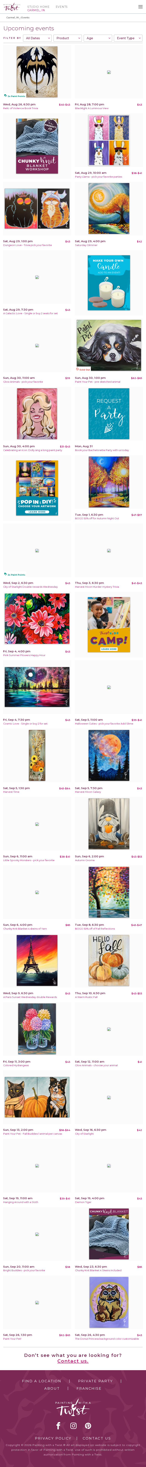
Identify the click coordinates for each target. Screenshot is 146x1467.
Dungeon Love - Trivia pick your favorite (27, 245)
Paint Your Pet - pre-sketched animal (97, 381)
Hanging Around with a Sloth (20, 1202)
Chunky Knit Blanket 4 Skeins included (98, 1270)
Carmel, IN (12, 17)
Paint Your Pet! (12, 1338)
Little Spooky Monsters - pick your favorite (29, 860)
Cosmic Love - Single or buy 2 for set (25, 723)
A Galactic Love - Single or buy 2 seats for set (30, 313)
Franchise (89, 1388)
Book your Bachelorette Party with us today (102, 450)
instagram (73, 1425)
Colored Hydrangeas (16, 1065)
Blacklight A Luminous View (92, 108)
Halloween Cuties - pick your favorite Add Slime (104, 723)
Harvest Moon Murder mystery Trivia (97, 586)
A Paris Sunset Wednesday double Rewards (30, 997)
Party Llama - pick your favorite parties (98, 176)
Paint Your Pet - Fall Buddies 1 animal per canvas (32, 1133)
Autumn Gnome (85, 860)
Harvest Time (11, 791)
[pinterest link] (88, 1425)
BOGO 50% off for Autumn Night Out (97, 518)
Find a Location (41, 1381)
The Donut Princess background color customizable (107, 1338)
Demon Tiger (83, 1202)
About (52, 1388)
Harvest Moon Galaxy (88, 791)
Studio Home (38, 7)
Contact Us (97, 1438)
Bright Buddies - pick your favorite (24, 1270)
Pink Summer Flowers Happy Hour (24, 655)
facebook (58, 1425)
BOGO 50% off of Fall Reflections (95, 928)
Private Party (95, 1381)
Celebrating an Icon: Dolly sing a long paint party (32, 450)
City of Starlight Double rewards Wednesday (30, 586)
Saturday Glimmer (86, 245)
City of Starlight (84, 1133)
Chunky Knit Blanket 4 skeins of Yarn (25, 928)
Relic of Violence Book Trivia (20, 108)
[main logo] (11, 4)
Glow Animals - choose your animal (96, 1065)
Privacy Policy (53, 1438)
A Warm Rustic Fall (86, 997)
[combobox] (37, 38)
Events (62, 7)
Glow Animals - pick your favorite (23, 381)
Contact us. (73, 1361)
